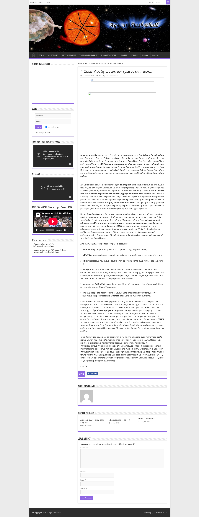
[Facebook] (152, 2)
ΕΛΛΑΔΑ (145, 55)
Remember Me (53, 127)
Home (33, 55)
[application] (53, 156)
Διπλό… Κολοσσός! (147, 418)
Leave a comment (112, 76)
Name (83, 472)
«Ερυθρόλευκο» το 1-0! (119, 420)
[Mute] (64, 230)
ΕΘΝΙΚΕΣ (124, 55)
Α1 (86, 63)
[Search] (168, 2)
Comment (84, 448)
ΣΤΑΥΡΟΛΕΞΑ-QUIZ (69, 55)
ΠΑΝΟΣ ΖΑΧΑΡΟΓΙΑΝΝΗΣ (88, 55)
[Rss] (150, 2)
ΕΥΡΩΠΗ (134, 55)
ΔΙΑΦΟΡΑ (155, 55)
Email (83, 480)
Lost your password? (43, 133)
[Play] (37, 230)
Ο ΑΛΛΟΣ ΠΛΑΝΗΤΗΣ (108, 55)
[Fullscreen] (69, 230)
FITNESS (41, 55)
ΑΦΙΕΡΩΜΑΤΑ (53, 55)
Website (83, 488)
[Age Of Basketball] (99, 28)
